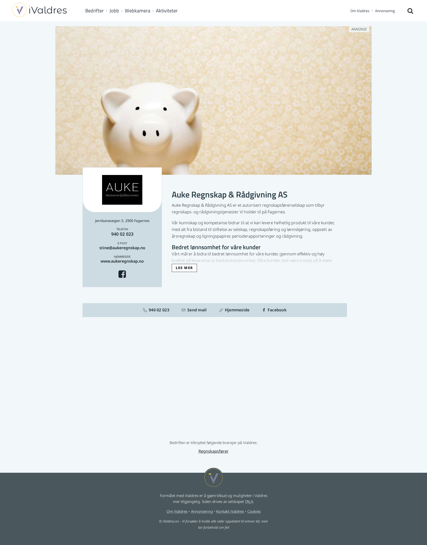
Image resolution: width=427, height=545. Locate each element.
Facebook (277, 310)
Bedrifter (94, 10)
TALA (249, 501)
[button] (184, 267)
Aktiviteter (167, 10)
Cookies (254, 511)
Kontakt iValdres (230, 511)
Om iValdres (359, 11)
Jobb (114, 10)
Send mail (197, 310)
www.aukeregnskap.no (122, 261)
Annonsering (385, 11)
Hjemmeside (237, 310)
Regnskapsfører (213, 451)
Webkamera (137, 10)
